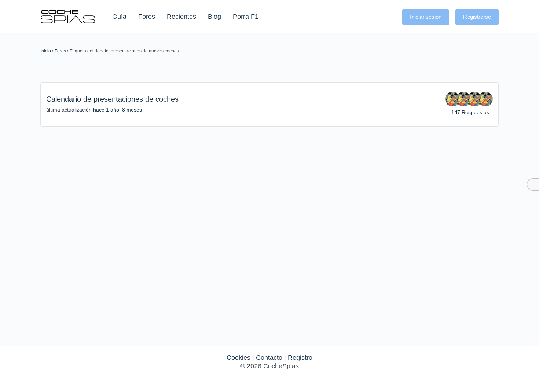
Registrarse (477, 17)
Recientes (181, 16)
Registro (300, 357)
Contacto (269, 357)
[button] (389, 16)
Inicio (45, 51)
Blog (214, 16)
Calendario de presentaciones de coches (112, 99)
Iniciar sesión (425, 17)
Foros (146, 16)
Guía (119, 16)
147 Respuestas (470, 112)
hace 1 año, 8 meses (117, 110)
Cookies (238, 357)
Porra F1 (245, 16)
